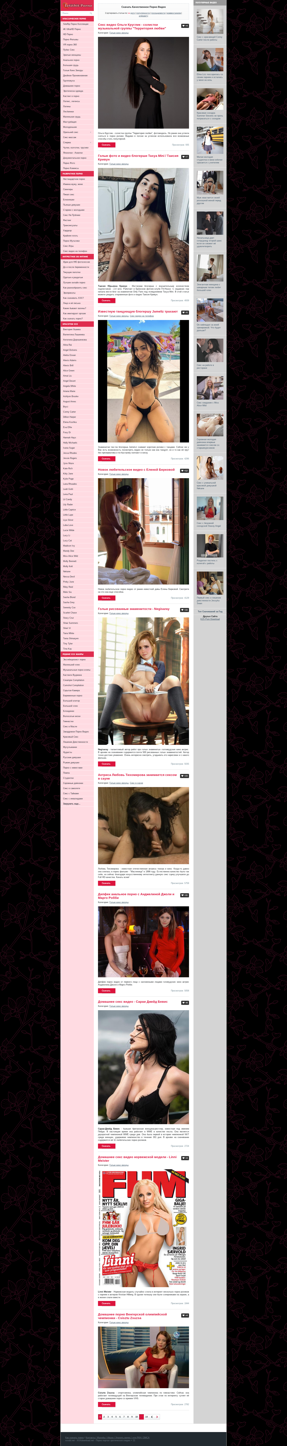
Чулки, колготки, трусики (75, 147)
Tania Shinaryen (71, 638)
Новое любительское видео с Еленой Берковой (136, 469)
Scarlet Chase (70, 612)
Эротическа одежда (73, 91)
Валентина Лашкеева (74, 334)
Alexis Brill (68, 365)
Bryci (65, 406)
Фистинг (67, 220)
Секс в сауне (136, 783)
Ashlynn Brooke (70, 396)
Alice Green (68, 370)
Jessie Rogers (70, 458)
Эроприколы (69, 293)
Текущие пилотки (71, 272)
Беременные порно (72, 695)
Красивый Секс (70, 737)
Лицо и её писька (71, 303)
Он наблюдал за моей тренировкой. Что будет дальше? (209, 327)
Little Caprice (69, 509)
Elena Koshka (70, 422)
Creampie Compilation (73, 680)
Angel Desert (69, 381)
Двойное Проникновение (75, 75)
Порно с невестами (72, 767)
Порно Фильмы (70, 39)
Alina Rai (67, 345)
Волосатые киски (71, 716)
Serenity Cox (69, 607)
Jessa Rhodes (70, 453)
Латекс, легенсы (71, 101)
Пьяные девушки (71, 205)
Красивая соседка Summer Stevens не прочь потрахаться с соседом (210, 116)
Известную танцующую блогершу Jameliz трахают (138, 311)
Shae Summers (70, 623)
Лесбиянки (68, 111)
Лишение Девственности (75, 742)
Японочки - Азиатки (73, 153)
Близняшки (68, 199)
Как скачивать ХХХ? (73, 298)
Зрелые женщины (72, 55)
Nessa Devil (69, 576)
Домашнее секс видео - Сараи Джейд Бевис (133, 1001)
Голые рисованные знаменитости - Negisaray (134, 609)
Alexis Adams (69, 360)
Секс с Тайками (71, 793)
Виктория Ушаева (72, 329)
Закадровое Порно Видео (76, 731)
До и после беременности (76, 267)
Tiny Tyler (68, 643)
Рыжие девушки (71, 762)
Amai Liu (67, 376)
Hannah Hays (69, 437)
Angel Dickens (70, 350)
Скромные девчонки (73, 783)
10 (136, 1417)
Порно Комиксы (71, 168)
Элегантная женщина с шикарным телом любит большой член (209, 287)
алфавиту (143, 16)
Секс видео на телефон (142, 316)
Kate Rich (68, 468)
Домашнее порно (71, 86)
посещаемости (158, 13)
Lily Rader (68, 504)
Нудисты (67, 752)
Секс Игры (68, 246)
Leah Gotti (68, 489)
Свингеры (68, 189)
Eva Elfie (67, 427)
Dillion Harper (69, 417)
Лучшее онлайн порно (74, 282)
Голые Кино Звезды (73, 70)
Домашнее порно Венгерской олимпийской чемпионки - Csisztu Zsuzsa (132, 1316)
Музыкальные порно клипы (76, 670)
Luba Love (68, 525)
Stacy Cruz (68, 618)
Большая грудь (71, 65)
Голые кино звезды (119, 33)
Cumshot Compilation (73, 685)
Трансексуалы (70, 225)
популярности (143, 13)
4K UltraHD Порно (72, 29)
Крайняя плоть (70, 235)
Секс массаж (69, 137)
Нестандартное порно (74, 179)
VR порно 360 (70, 44)
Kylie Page (68, 479)
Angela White (69, 386)
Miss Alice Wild (70, 556)
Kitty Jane (68, 473)
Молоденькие (70, 127)
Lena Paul (68, 494)
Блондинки (68, 711)
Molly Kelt (68, 566)
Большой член (70, 706)
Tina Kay (67, 648)
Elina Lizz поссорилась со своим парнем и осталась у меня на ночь (210, 77)
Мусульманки (70, 747)
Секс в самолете (71, 788)
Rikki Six (67, 592)
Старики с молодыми (73, 210)
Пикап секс (68, 194)
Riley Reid (68, 587)
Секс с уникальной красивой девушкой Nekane (206, 486)
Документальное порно (74, 158)
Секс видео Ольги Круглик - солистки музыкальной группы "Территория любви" (132, 26)
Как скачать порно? (73, 318)
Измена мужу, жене (73, 184)
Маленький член (71, 664)
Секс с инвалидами (73, 798)
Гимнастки (68, 721)
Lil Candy (67, 499)
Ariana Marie (69, 391)
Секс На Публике (71, 215)
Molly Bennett (69, 561)
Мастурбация (69, 122)
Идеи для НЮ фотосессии (76, 262)
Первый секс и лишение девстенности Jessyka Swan (209, 600)
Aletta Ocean (69, 355)
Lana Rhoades (70, 484)
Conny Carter (69, 412)
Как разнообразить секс (75, 287)
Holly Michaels (70, 442)
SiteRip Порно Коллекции (75, 24)
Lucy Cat (67, 540)
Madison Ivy (69, 545)
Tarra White (68, 633)
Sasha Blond (69, 597)
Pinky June (68, 582)
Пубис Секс (69, 50)
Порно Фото (69, 163)
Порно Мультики (71, 241)
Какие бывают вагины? (74, 308)
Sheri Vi (67, 628)
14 (146, 1417)
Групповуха (69, 80)
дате (132, 13)
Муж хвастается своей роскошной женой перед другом (209, 200)
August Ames (69, 401)
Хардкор (67, 230)
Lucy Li (66, 535)
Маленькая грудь (72, 116)
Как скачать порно (74, 1437)
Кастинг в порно (71, 96)
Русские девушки (72, 757)
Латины (67, 106)
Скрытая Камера (71, 690)
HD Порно (68, 34)
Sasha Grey (69, 602)
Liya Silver (68, 520)
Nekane (66, 571)
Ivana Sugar (69, 448)
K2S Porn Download (210, 619)
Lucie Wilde (68, 530)
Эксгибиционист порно (74, 659)
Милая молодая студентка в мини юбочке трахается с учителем (209, 160)
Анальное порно (71, 60)
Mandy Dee (68, 551)
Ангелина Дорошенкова (75, 339)
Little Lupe (68, 515)
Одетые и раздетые (73, 277)
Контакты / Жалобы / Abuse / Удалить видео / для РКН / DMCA (117, 1437)
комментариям (174, 13)
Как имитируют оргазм (74, 313)
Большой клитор (71, 700)
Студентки (68, 778)
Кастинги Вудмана (72, 675)
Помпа (66, 773)
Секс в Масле (70, 726)
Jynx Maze (68, 463)
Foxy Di (67, 432)
